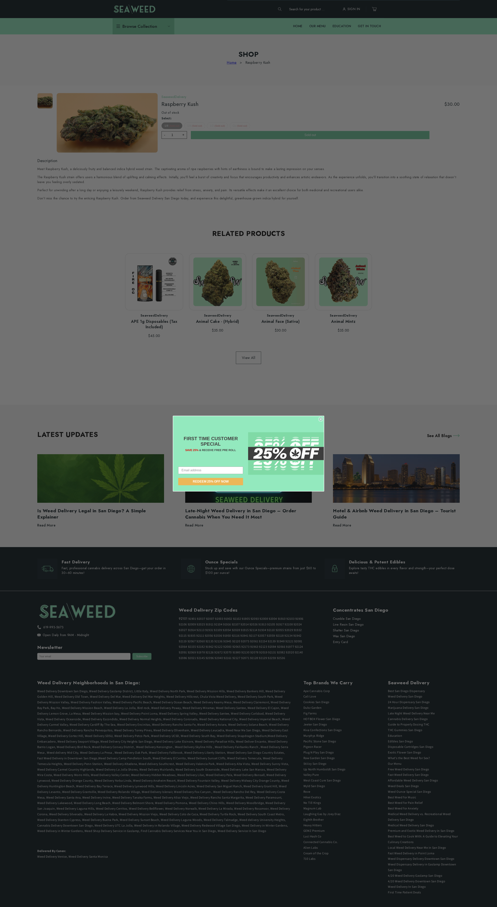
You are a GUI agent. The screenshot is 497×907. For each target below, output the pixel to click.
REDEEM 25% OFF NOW (211, 481)
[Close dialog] (321, 419)
